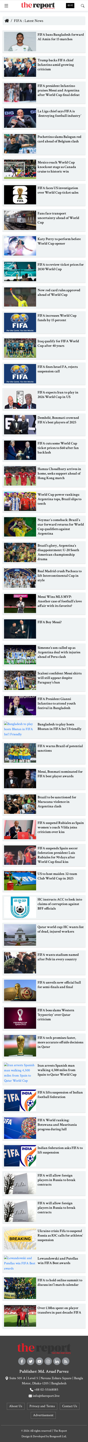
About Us (15, 1406)
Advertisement (43, 1415)
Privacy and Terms (42, 1406)
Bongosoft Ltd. (58, 1436)
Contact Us (69, 1406)
